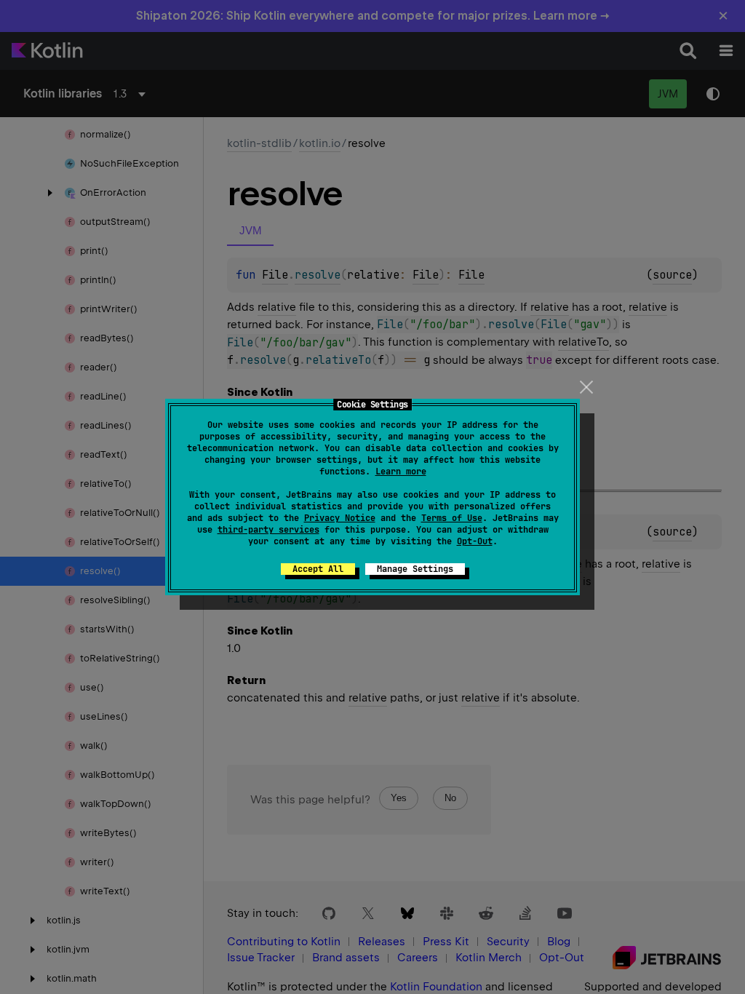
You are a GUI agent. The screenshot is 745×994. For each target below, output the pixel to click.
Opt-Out (475, 541)
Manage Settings (415, 569)
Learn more (400, 471)
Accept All (317, 569)
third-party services (268, 530)
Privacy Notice (339, 518)
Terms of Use (451, 518)
